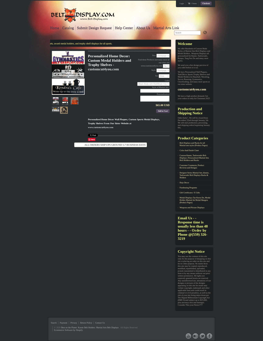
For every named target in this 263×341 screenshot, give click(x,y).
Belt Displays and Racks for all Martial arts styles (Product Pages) (193, 144)
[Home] (83, 20)
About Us (143, 28)
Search (54, 323)
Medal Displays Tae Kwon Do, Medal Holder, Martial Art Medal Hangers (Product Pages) (195, 200)
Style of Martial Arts (160, 87)
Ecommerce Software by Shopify (68, 330)
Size (154, 55)
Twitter (202, 336)
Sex (156, 76)
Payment (63, 323)
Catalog (68, 28)
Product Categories (193, 138)
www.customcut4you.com (100, 127)
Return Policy (86, 323)
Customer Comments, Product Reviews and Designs (192, 166)
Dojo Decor (184, 182)
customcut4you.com (103, 69)
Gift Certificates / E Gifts (190, 192)
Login (182, 3)
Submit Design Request (94, 28)
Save (93, 139)
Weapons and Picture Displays (192, 207)
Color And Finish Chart (189, 150)
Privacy (73, 323)
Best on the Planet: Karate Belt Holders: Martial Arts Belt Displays (90, 327)
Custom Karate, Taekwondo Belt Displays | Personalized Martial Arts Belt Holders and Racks (194, 157)
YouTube (188, 336)
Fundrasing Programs (188, 187)
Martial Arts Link (166, 28)
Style (153, 70)
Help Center (124, 28)
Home (54, 28)
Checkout (206, 3)
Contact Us (100, 323)
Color (167, 80)
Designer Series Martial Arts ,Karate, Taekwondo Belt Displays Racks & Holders (194, 175)
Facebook (209, 336)
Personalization (163, 94)
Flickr (195, 336)
